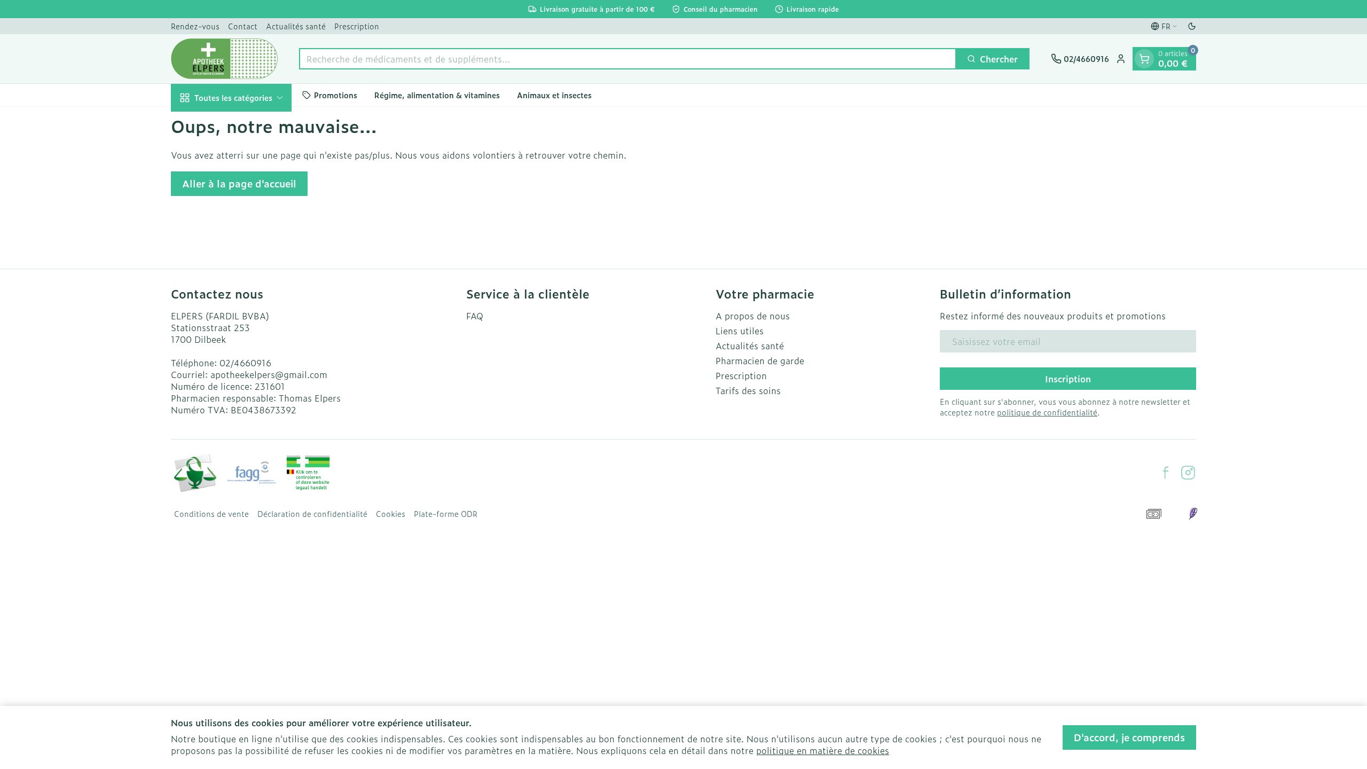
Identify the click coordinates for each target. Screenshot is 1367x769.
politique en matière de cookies (822, 750)
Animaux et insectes (554, 94)
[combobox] (627, 58)
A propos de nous (753, 315)
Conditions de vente (211, 513)
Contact (242, 26)
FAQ (474, 315)
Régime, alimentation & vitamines (437, 94)
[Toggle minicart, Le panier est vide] (1144, 58)
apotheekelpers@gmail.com (268, 374)
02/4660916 (245, 362)
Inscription (1068, 378)
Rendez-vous (195, 26)
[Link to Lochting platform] (1193, 513)
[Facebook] (1166, 473)
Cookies (390, 513)
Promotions (335, 94)
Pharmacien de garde (760, 360)
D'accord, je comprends (1129, 737)
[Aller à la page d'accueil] (224, 59)
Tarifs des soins (748, 390)
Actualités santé (296, 26)
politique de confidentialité (1047, 412)
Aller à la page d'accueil (239, 183)
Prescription (356, 26)
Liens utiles (740, 330)
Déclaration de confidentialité (312, 513)
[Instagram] (1188, 473)
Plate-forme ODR (445, 513)
